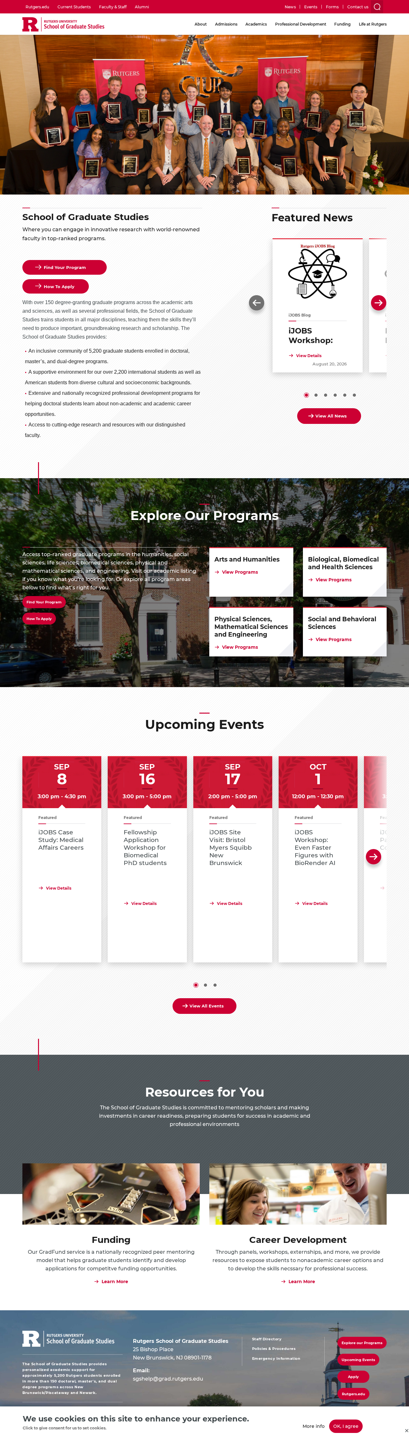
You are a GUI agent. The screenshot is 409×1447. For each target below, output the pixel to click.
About (201, 24)
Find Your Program (44, 602)
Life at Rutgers (373, 24)
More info (314, 1426)
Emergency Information (276, 1358)
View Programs (240, 572)
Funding (342, 24)
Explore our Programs (362, 1342)
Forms (332, 7)
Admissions (226, 24)
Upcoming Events (358, 1359)
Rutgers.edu (37, 7)
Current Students (74, 7)
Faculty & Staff (113, 7)
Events (310, 7)
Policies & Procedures (274, 1348)
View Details (308, 355)
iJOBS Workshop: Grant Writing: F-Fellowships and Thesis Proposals (317, 335)
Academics (256, 24)
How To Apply (39, 618)
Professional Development (300, 24)
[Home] (63, 24)
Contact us (357, 7)
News (290, 7)
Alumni (142, 7)
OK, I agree (346, 1426)
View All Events (206, 1005)
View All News (331, 415)
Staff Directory (267, 1339)
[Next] (378, 302)
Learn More (115, 1281)
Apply (353, 1376)
